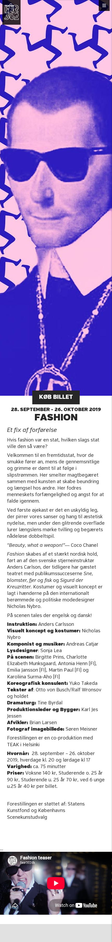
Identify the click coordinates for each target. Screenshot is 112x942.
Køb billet (56, 397)
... (1, 849)
